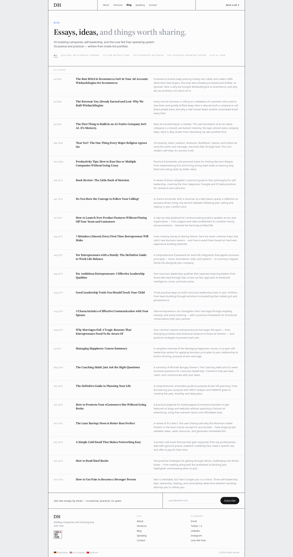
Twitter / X (196, 525)
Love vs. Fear (217, 55)
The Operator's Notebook (148, 55)
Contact (153, 4)
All (56, 55)
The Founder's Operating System (186, 55)
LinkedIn (195, 530)
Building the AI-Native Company (80, 55)
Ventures (117, 4)
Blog (128, 4)
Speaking (140, 4)
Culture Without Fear (116, 55)
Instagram (196, 535)
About (106, 4)
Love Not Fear (198, 540)
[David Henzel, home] (73, 5)
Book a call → (232, 4)
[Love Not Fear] (58, 535)
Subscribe (230, 500)
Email (194, 521)
